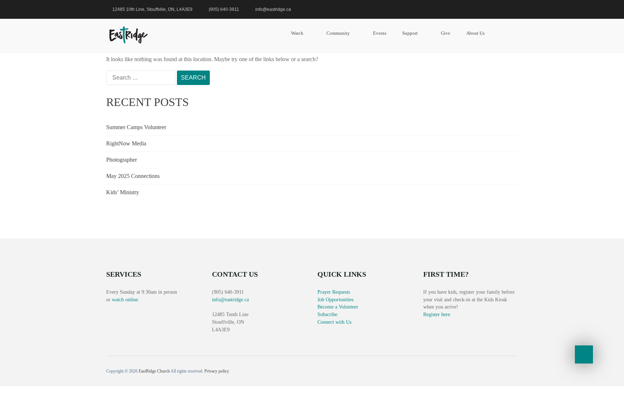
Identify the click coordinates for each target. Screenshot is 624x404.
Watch (297, 33)
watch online (125, 299)
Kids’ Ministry (122, 192)
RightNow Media (126, 143)
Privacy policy (216, 371)
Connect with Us (334, 322)
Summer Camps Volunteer (136, 127)
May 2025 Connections (133, 176)
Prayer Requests (333, 292)
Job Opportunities (335, 299)
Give (445, 33)
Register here (436, 314)
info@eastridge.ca (230, 299)
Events (379, 33)
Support (410, 33)
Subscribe (327, 314)
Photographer (121, 160)
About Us (475, 33)
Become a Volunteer (337, 307)
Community (338, 33)
